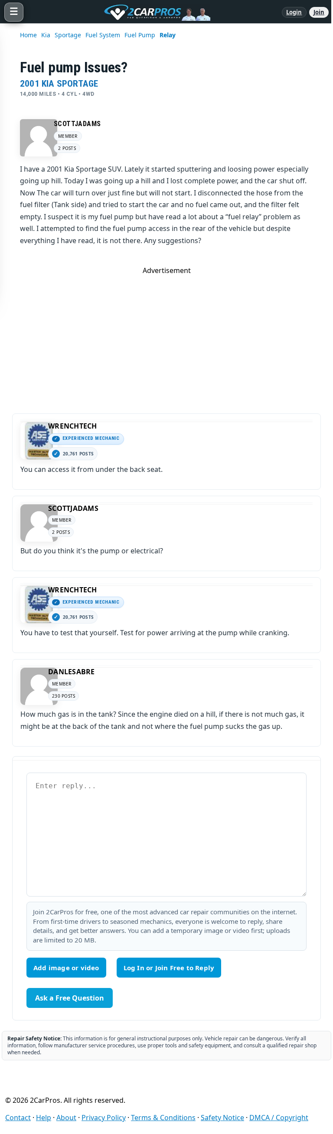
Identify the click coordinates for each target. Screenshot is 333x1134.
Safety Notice (222, 1117)
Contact (18, 1117)
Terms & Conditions (163, 1117)
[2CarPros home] (153, 12)
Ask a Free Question (69, 998)
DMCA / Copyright (278, 1117)
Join (318, 12)
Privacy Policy (104, 1117)
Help (43, 1117)
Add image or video (66, 967)
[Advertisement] (166, 335)
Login (294, 12)
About (66, 1117)
